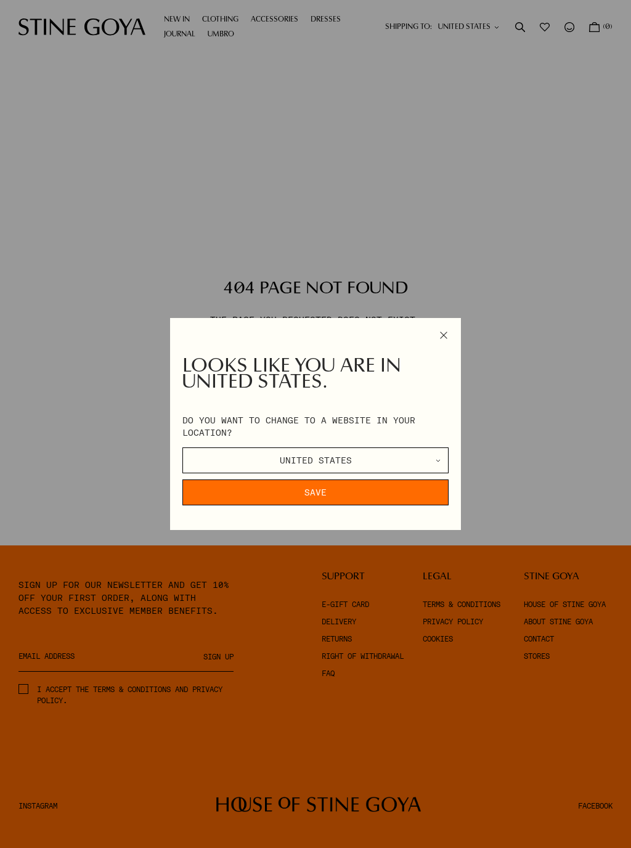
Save (315, 492)
